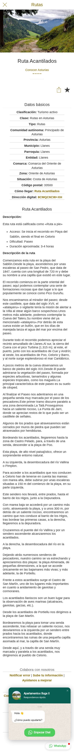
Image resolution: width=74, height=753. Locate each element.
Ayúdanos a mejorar (37, 680)
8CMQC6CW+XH (50, 197)
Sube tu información (48, 675)
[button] (67, 690)
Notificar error (20, 675)
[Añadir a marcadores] (67, 89)
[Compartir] (59, 89)
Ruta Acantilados (47, 191)
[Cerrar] (5, 5)
